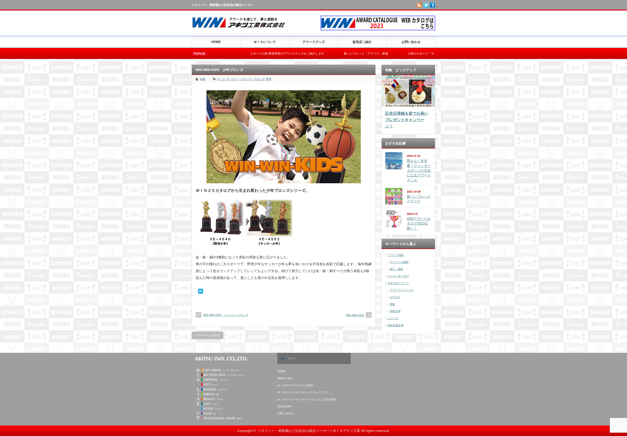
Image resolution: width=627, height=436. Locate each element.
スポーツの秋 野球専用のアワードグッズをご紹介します (263, 53)
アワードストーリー (402, 289)
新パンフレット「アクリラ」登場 (342, 53)
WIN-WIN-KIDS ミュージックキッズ (225, 314)
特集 (202, 79)
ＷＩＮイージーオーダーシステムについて (302, 392)
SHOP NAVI (284, 406)
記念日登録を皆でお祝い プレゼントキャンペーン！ (406, 119)
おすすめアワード (398, 283)
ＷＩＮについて (265, 42)
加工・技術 (396, 268)
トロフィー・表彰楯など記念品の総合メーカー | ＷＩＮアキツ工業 (309, 431)
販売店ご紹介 (362, 42)
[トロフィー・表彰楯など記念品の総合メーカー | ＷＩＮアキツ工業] (241, 28)
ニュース (392, 318)
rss (419, 5)
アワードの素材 (399, 262)
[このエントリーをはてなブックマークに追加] (200, 292)
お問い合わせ (411, 42)
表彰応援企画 (395, 325)
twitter (426, 5)
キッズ (221, 79)
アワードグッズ (313, 42)
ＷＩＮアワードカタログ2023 (295, 385)
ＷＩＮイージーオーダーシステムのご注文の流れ (307, 399)
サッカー (232, 79)
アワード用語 (395, 254)
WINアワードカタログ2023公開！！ (419, 223)
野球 (268, 79)
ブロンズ (259, 79)
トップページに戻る (207, 335)
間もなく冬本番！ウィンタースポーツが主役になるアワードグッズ (419, 170)
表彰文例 (395, 311)
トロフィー (245, 79)
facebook (432, 5)
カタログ (395, 297)
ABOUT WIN (284, 378)
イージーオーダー (398, 276)
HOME (216, 42)
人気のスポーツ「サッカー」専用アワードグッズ (416, 53)
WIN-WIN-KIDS (355, 315)
